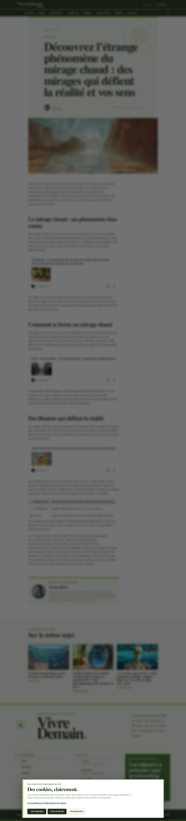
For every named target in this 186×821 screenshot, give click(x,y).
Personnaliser (76, 811)
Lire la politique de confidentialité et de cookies (46, 803)
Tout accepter (57, 811)
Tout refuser (37, 811)
